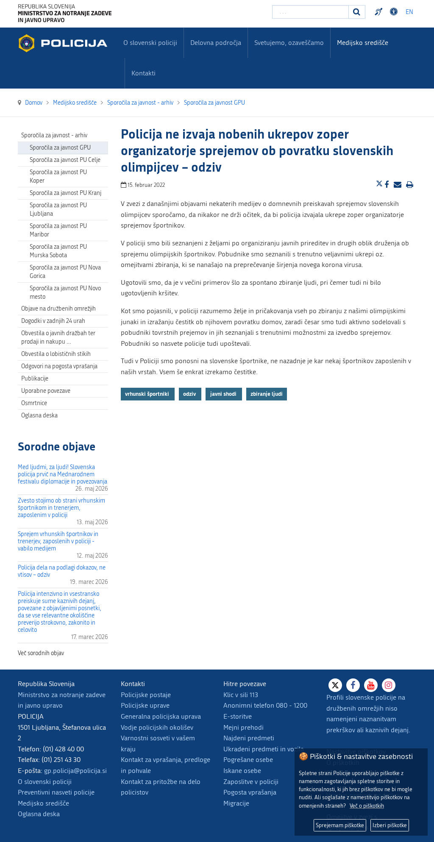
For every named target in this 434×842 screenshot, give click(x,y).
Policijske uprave (145, 705)
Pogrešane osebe (248, 760)
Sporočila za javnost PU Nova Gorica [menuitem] (65, 272)
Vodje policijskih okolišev (157, 727)
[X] (335, 685)
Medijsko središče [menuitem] (362, 43)
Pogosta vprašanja (249, 792)
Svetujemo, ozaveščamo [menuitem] (289, 43)
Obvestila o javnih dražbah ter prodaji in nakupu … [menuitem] (58, 337)
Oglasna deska (39, 415)
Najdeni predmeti (248, 738)
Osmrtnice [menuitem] (34, 403)
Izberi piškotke (390, 825)
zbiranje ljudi (266, 394)
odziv (190, 394)
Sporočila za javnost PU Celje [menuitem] (65, 160)
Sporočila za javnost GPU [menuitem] (60, 147)
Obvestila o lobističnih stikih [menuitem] (56, 354)
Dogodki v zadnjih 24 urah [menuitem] (53, 321)
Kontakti (143, 73)
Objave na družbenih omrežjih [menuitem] (58, 308)
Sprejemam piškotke (340, 825)
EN (409, 12)
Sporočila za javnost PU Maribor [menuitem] (58, 230)
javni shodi (224, 394)
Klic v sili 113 (240, 695)
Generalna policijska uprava (161, 716)
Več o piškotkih (367, 806)
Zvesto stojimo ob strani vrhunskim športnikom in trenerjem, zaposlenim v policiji (61, 508)
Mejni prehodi (243, 727)
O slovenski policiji (45, 782)
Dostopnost (395, 12)
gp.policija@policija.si (75, 771)
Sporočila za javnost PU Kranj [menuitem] (65, 193)
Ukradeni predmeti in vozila (263, 749)
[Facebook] (353, 685)
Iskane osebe (242, 771)
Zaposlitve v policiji (250, 782)
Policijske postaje (146, 695)
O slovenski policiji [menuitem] (150, 43)
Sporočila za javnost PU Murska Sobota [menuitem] (58, 251)
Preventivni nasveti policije (56, 792)
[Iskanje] (356, 12)
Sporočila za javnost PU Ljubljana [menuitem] (58, 209)
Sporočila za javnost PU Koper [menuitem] (58, 176)
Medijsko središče (43, 803)
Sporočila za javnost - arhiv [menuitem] (54, 135)
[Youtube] (371, 685)
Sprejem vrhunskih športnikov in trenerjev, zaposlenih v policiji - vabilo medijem (58, 541)
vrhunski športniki (147, 394)
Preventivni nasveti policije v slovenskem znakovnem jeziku (380, 12)
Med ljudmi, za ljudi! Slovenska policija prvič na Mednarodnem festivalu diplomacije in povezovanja (62, 474)
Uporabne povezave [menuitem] (45, 391)
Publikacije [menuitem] (34, 378)
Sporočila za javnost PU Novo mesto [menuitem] (65, 292)
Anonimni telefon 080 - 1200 (265, 705)
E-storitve (237, 716)
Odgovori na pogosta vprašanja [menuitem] (59, 366)
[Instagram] (388, 685)
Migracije (236, 803)
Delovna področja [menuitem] (215, 43)
